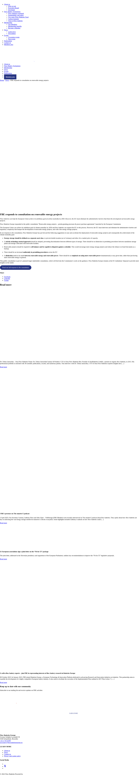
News (6, 30)
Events (6, 35)
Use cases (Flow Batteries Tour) (18, 17)
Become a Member (14, 28)
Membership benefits (15, 26)
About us (7, 4)
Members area (8, 44)
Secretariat (11, 10)
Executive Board (13, 8)
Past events (11, 39)
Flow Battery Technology (12, 11)
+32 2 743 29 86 (5, 741)
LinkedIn (7, 278)
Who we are (12, 6)
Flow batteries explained (16, 13)
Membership (8, 22)
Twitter (6, 280)
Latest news (12, 32)
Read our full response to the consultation (15, 267)
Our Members (12, 24)
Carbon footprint (13, 19)
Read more (3, 367)
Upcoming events (13, 37)
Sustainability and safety (16, 15)
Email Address (10, 703)
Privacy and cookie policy (12, 756)
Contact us (7, 43)
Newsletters (12, 33)
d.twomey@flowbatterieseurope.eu (11, 742)
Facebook (7, 277)
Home (2, 80)
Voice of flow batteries (15, 21)
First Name (8, 695)
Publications (8, 41)
